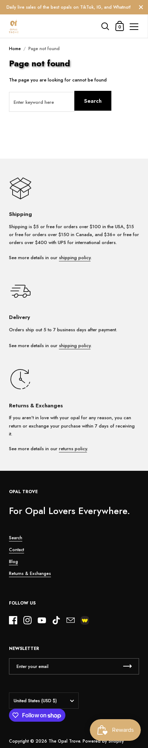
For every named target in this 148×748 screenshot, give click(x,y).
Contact (16, 549)
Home (15, 48)
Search (93, 101)
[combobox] (81, 709)
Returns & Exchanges (30, 573)
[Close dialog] (140, 657)
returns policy (73, 448)
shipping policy (75, 257)
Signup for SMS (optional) (91, 702)
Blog (13, 561)
